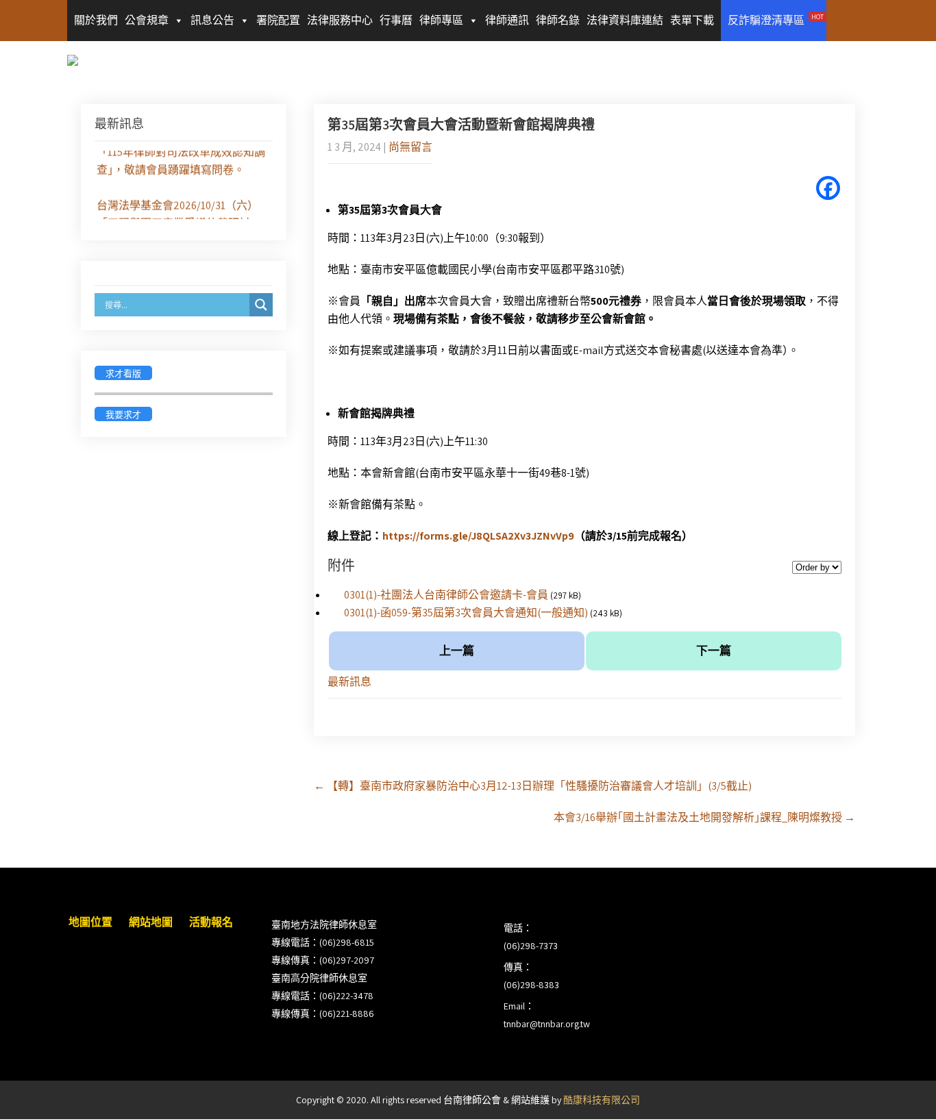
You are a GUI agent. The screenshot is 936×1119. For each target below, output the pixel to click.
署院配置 (278, 20)
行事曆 (396, 20)
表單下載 (692, 20)
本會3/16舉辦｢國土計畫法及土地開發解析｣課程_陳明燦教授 (704, 817)
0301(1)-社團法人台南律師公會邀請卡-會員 (446, 595)
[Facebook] (828, 188)
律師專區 (441, 20)
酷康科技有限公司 (601, 1100)
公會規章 (147, 20)
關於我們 (96, 20)
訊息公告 (212, 20)
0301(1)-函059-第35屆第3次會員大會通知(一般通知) (466, 612)
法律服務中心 (340, 20)
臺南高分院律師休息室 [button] (319, 978)
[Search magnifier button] (261, 304)
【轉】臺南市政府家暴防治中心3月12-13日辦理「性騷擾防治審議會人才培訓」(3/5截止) (533, 786)
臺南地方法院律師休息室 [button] (324, 924)
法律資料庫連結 (625, 20)
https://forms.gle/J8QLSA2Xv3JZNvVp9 (478, 536)
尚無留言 (410, 147)
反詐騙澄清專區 (776, 19)
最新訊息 (349, 682)
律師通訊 (507, 20)
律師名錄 (558, 20)
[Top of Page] (897, 1089)
